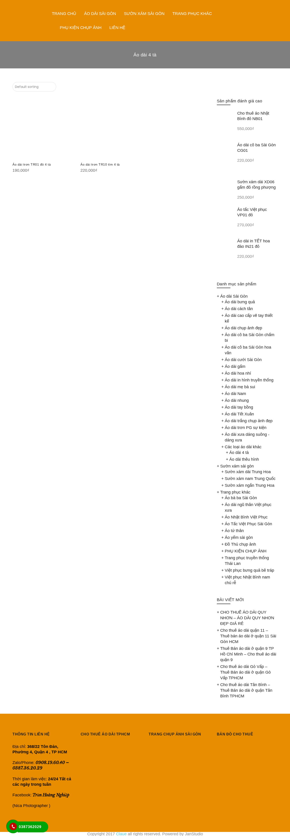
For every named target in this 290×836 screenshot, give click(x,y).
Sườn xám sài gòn (237, 466)
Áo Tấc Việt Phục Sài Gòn (248, 524)
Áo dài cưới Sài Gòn (243, 359)
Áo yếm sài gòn (239, 537)
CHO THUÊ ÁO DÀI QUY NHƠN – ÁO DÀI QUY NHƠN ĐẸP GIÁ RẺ (247, 618)
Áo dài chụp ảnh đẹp (243, 328)
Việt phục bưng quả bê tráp (249, 570)
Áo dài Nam (235, 393)
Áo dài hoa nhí (238, 373)
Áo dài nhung (237, 400)
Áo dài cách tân (239, 308)
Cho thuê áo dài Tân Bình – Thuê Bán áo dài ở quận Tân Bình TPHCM (246, 690)
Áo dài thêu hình (244, 459)
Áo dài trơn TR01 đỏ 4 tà (31, 164)
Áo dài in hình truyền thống (249, 380)
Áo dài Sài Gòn (234, 296)
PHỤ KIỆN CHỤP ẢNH (81, 27)
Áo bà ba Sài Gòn (241, 498)
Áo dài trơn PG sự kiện (245, 427)
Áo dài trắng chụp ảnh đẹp (249, 421)
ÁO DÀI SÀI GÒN (100, 13)
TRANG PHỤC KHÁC (192, 13)
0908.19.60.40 (50, 762)
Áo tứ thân (234, 530)
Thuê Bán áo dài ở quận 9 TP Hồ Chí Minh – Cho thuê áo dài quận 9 (248, 654)
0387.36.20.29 (27, 768)
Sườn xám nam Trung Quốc (250, 478)
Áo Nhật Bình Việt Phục (246, 517)
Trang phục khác (235, 492)
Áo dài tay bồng (239, 407)
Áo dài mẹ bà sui (240, 387)
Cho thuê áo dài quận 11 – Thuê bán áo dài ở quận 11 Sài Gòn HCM (248, 636)
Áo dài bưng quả (240, 302)
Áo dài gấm (235, 366)
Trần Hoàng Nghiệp (51, 795)
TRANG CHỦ (64, 13)
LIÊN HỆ (117, 27)
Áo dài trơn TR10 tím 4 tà (100, 164)
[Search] (283, 20)
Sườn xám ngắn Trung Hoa (249, 485)
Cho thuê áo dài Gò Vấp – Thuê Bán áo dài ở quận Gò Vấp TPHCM (245, 672)
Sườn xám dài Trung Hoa (248, 472)
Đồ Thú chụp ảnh (240, 544)
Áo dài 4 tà (239, 452)
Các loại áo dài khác (243, 447)
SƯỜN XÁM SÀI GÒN (144, 13)
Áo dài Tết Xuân (239, 414)
